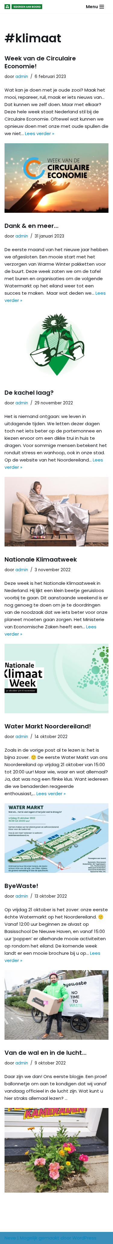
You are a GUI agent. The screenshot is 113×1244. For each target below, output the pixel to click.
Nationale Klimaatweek (41, 559)
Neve (10, 1238)
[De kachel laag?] (56, 511)
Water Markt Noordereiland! (48, 726)
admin (21, 76)
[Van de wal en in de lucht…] (56, 1150)
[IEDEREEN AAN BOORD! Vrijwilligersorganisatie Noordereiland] (25, 6)
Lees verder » (39, 133)
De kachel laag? (29, 392)
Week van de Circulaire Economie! (40, 62)
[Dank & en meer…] (56, 345)
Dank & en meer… (31, 226)
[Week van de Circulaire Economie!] (56, 178)
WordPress (84, 1238)
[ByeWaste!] (56, 1005)
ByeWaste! (21, 886)
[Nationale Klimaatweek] (56, 678)
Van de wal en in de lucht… (45, 1052)
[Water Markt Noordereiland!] (56, 838)
